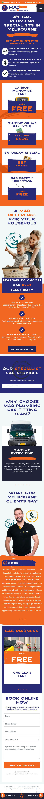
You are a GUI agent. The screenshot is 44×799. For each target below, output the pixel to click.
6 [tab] (29, 485)
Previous (4, 485)
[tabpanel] (22, 450)
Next (39, 485)
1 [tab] (16, 485)
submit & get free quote (22, 765)
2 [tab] (18, 485)
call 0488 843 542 (34, 2)
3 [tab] (21, 485)
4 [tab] (24, 485)
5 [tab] (26, 485)
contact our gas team (22, 349)
